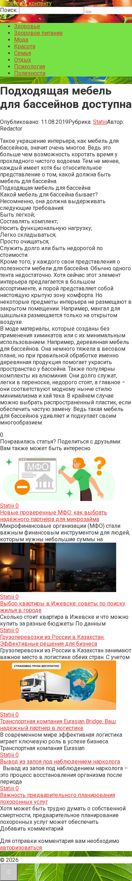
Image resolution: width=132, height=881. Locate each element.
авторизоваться (21, 847)
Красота (24, 46)
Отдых (22, 59)
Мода (21, 39)
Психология (29, 66)
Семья (22, 53)
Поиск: (9, 10)
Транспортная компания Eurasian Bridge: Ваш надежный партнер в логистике (58, 724)
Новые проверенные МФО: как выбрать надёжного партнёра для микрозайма (53, 516)
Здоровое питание (38, 33)
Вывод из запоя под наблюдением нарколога (60, 761)
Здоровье (27, 26)
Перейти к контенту (26, 3)
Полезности (29, 73)
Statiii (100, 122)
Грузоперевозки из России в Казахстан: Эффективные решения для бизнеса (52, 640)
